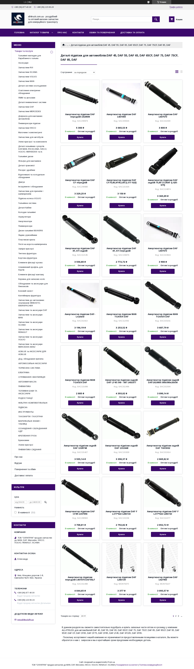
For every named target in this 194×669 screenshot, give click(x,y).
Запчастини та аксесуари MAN (30, 316)
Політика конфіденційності (150, 665)
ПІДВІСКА (22, 407)
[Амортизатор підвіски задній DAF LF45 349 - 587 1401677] (121, 361)
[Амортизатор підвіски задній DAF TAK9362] (163, 426)
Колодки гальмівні (27, 212)
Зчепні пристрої (25, 445)
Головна (19, 32)
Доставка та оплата (132, 32)
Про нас (62, 32)
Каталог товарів (39, 32)
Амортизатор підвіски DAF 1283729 (121, 578)
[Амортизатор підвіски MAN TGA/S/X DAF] (121, 295)
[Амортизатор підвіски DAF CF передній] (80, 161)
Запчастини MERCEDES (29, 111)
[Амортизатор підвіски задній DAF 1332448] (121, 426)
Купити (80, 137)
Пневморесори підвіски (29, 123)
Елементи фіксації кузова (30, 262)
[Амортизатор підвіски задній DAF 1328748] (80, 426)
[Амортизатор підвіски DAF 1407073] (163, 229)
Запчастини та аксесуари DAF (32, 310)
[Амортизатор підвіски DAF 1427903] (163, 558)
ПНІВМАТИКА (24, 386)
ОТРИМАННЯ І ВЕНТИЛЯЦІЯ (31, 377)
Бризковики (23, 440)
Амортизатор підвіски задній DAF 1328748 (80, 446)
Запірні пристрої (26, 249)
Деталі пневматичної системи (32, 102)
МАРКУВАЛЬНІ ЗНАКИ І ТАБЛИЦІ (29, 422)
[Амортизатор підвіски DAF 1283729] (121, 558)
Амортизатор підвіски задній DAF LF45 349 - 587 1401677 (121, 381)
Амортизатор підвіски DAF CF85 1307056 (80, 512)
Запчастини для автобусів (30, 137)
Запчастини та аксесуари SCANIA (30, 323)
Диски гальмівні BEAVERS (30, 230)
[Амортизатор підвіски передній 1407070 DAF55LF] (80, 558)
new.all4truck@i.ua (25, 620)
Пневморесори (25, 226)
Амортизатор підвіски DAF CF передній (80, 181)
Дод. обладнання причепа (30, 359)
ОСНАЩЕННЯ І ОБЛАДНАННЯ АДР (32, 429)
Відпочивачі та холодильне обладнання (31, 175)
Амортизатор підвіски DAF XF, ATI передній (121, 249)
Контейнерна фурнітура (29, 295)
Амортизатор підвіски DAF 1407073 (163, 249)
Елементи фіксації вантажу (31, 274)
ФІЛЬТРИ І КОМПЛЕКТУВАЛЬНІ (32, 403)
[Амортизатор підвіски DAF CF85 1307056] (80, 492)
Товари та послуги (24, 51)
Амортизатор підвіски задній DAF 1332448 (121, 446)
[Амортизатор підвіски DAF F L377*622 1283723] (121, 492)
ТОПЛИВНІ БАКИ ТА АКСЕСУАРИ (27, 392)
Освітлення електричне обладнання (29, 91)
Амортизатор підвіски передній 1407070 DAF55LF (80, 578)
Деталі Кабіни (24, 208)
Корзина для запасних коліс (31, 279)
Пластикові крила (26, 240)
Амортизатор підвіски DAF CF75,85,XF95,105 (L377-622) (121, 181)
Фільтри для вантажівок (29, 161)
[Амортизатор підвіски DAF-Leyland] (80, 295)
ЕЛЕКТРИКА (23, 372)
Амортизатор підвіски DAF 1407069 (121, 115)
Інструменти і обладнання (30, 186)
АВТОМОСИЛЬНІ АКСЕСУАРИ (32, 363)
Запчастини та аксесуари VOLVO (30, 338)
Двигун (21, 182)
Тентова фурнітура (27, 253)
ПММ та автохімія (26, 98)
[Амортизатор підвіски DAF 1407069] (121, 95)
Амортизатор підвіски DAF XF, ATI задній (80, 249)
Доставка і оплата (24, 475)
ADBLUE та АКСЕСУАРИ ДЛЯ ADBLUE (32, 352)
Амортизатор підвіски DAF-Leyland (80, 315)
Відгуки (18, 463)
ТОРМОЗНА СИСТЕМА (29, 368)
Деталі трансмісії (26, 165)
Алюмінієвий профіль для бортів (30, 268)
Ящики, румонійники (27, 235)
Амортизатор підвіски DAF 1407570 (163, 115)
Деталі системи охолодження (32, 86)
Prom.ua (111, 662)
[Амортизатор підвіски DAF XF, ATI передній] (121, 229)
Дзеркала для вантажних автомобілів (30, 117)
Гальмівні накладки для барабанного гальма (29, 56)
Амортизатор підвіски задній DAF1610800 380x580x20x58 (163, 381)
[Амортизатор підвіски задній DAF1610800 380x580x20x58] (163, 361)
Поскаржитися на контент (127, 665)
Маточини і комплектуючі (30, 132)
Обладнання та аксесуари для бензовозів (33, 284)
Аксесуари (23, 63)
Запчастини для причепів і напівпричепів (30, 192)
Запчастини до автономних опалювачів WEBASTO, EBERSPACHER (31, 303)
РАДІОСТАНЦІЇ (25, 398)
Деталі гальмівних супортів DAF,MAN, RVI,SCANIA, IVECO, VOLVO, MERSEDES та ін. (32, 149)
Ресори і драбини (26, 170)
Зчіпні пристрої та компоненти (32, 142)
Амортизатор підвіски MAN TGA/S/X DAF (121, 315)
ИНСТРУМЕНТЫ (25, 412)
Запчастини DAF (26, 107)
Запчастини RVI (25, 67)
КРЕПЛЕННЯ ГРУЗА (27, 436)
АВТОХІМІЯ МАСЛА (27, 382)
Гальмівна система (27, 203)
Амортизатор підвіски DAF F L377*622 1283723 (121, 512)
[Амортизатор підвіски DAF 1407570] (163, 95)
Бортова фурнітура (27, 258)
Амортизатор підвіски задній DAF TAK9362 (163, 446)
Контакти (78, 32)
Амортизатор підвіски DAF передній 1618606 (80, 115)
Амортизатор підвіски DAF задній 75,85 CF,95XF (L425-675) (163, 182)
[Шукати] (156, 19)
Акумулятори (24, 217)
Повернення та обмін (25, 469)
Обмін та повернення (102, 32)
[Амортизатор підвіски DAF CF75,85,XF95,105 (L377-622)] (121, 161)
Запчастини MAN (26, 81)
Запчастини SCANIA (27, 72)
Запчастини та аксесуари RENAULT (30, 330)
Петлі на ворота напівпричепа (32, 244)
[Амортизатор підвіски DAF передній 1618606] (80, 95)
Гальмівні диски (25, 156)
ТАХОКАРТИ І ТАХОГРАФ (30, 416)
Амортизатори (25, 221)
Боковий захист (25, 291)
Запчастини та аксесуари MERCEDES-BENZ (30, 345)
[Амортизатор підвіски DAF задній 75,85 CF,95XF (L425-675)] (163, 161)
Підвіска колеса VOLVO (29, 198)
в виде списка (181, 72)
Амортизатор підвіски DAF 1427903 (163, 578)
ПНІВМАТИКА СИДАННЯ (29, 449)
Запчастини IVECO (27, 128)
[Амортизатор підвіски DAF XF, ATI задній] (80, 229)
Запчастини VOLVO (27, 77)
